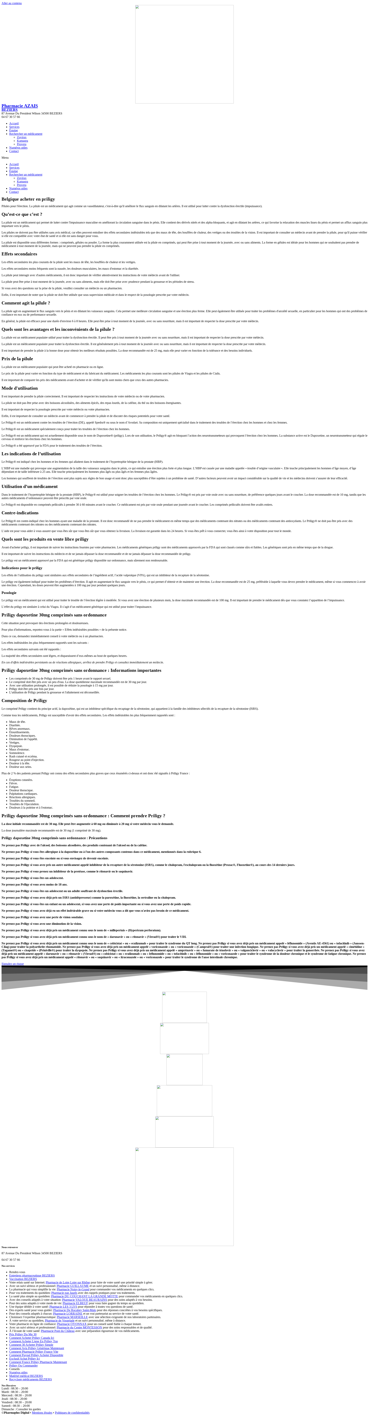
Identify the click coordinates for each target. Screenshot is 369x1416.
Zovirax (22, 137)
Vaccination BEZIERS (23, 1279)
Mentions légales (42, 1412)
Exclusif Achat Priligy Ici (24, 1358)
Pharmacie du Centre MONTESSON (79, 1327)
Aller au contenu (12, 3)
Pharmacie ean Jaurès (64, 1292)
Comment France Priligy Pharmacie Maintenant (38, 1362)
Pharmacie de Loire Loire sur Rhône (68, 1282)
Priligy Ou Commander (23, 1365)
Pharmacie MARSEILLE (72, 1317)
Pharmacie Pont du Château (58, 1331)
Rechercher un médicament (25, 133)
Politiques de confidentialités (72, 1412)
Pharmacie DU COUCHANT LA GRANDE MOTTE (84, 1296)
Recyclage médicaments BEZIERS (30, 1379)
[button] (184, 157)
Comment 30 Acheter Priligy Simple (31, 1344)
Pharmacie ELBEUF (75, 1303)
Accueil (14, 123)
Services (14, 126)
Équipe (13, 130)
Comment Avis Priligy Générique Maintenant (36, 1348)
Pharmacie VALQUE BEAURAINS (84, 1299)
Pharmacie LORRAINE (67, 1313)
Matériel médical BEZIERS (26, 1376)
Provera (21, 144)
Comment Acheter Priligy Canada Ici (31, 1337)
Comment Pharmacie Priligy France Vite (33, 1351)
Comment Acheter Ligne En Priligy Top (33, 1341)
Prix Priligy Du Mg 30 (23, 1334)
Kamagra (22, 140)
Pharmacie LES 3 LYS (63, 1306)
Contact (14, 151)
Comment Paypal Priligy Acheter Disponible (36, 1355)
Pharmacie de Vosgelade (60, 1320)
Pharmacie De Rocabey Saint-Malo (74, 1310)
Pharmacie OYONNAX (72, 1324)
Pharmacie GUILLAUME (73, 1286)
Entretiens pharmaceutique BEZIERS (32, 1275)
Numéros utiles (18, 147)
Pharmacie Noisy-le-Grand (73, 1289)
